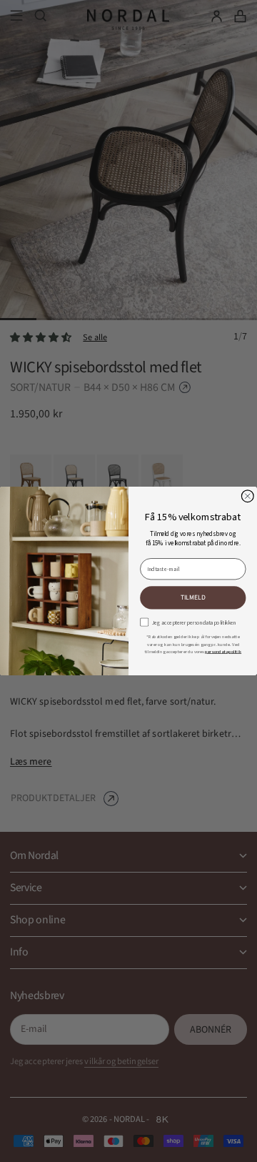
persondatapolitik (223, 651)
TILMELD (193, 597)
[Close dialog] (247, 496)
